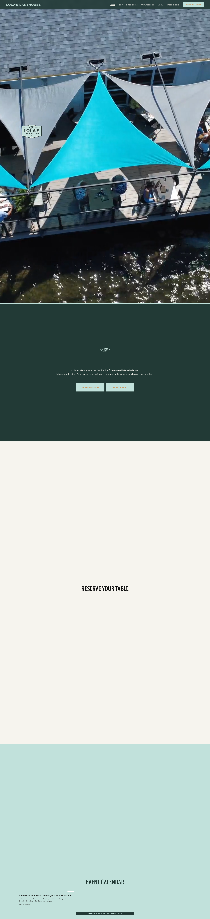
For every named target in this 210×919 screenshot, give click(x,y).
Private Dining (147, 5)
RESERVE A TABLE (193, 5)
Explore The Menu (90, 387)
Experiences (132, 5)
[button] (189, 888)
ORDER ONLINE (119, 387)
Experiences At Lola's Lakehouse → (105, 913)
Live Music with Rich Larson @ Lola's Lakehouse (45, 895)
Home (112, 5)
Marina (160, 5)
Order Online (173, 5)
